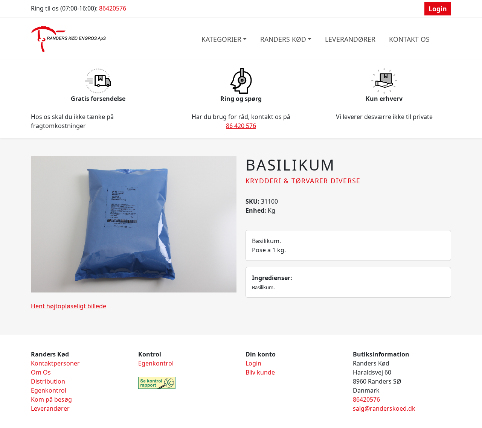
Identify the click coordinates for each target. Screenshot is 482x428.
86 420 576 (241, 126)
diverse (346, 180)
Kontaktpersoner (55, 363)
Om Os (41, 372)
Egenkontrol (48, 390)
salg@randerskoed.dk (384, 408)
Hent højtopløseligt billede (68, 306)
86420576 (112, 8)
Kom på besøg (51, 399)
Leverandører (350, 39)
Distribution (48, 381)
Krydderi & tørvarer (287, 180)
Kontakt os (409, 39)
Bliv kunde (260, 372)
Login (438, 8)
